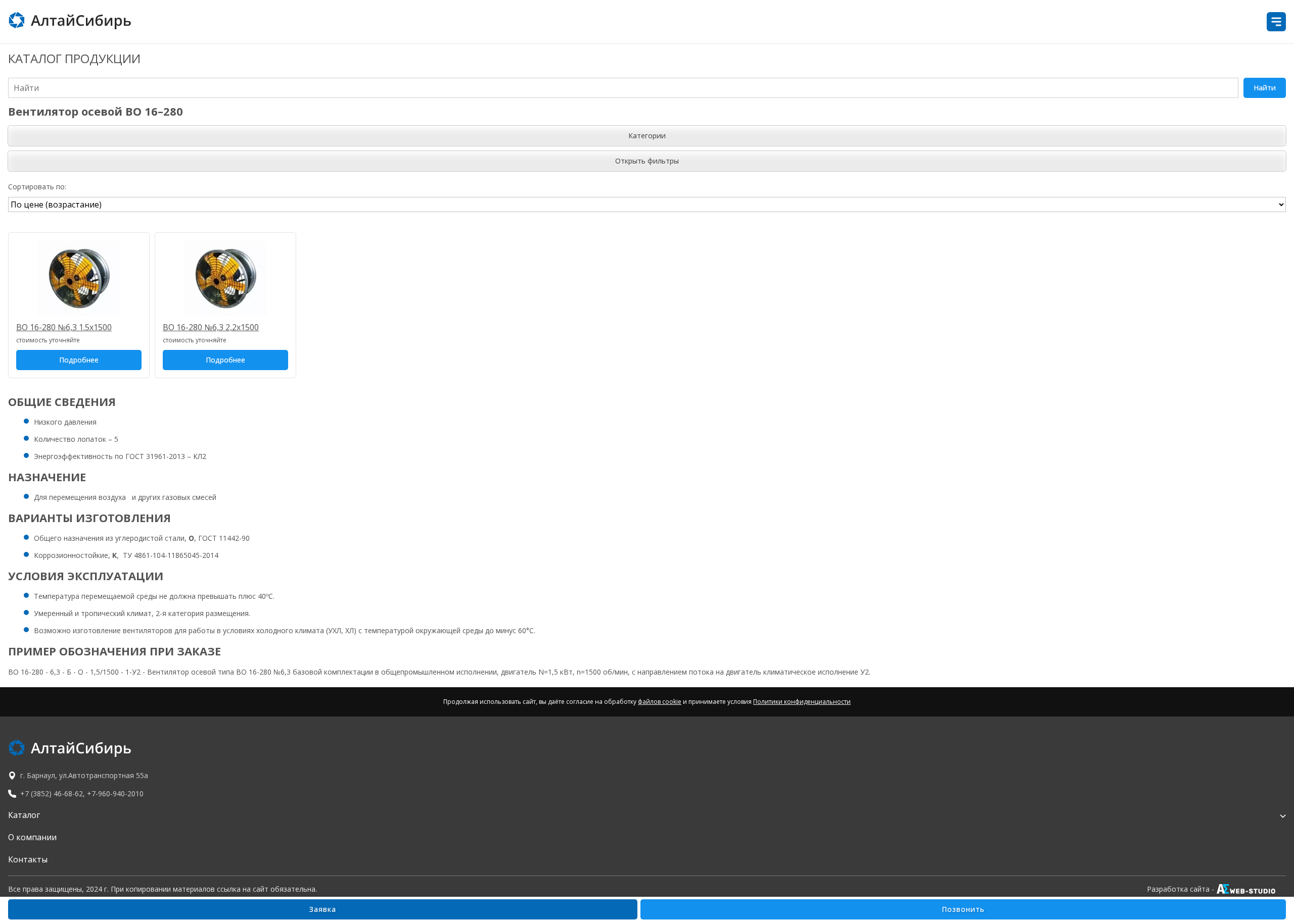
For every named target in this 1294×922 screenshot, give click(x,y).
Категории (647, 135)
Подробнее (79, 360)
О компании (32, 837)
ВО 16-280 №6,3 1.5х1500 (64, 327)
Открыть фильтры (647, 161)
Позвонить (963, 909)
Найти (1265, 87)
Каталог (24, 815)
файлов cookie (659, 701)
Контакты (28, 859)
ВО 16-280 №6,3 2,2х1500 (211, 327)
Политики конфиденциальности (802, 701)
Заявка (322, 909)
